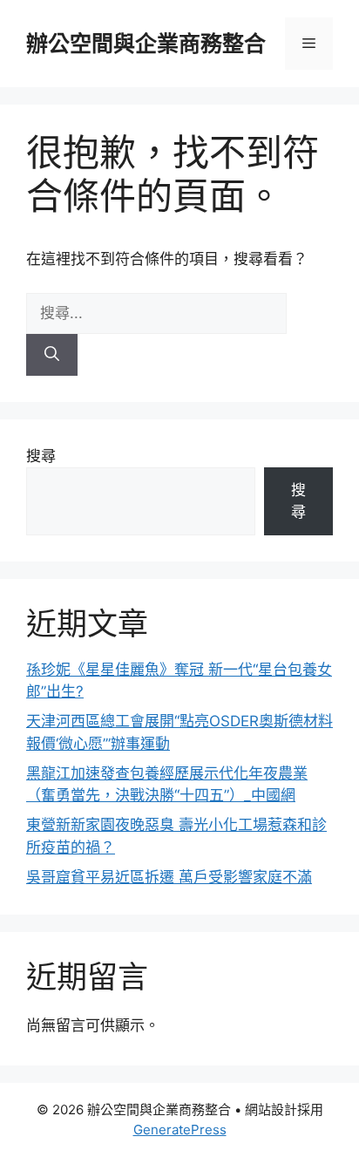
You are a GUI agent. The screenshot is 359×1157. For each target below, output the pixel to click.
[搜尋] (52, 355)
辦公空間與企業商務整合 (146, 44)
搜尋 (41, 456)
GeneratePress (180, 1129)
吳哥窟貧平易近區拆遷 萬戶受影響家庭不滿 (169, 877)
